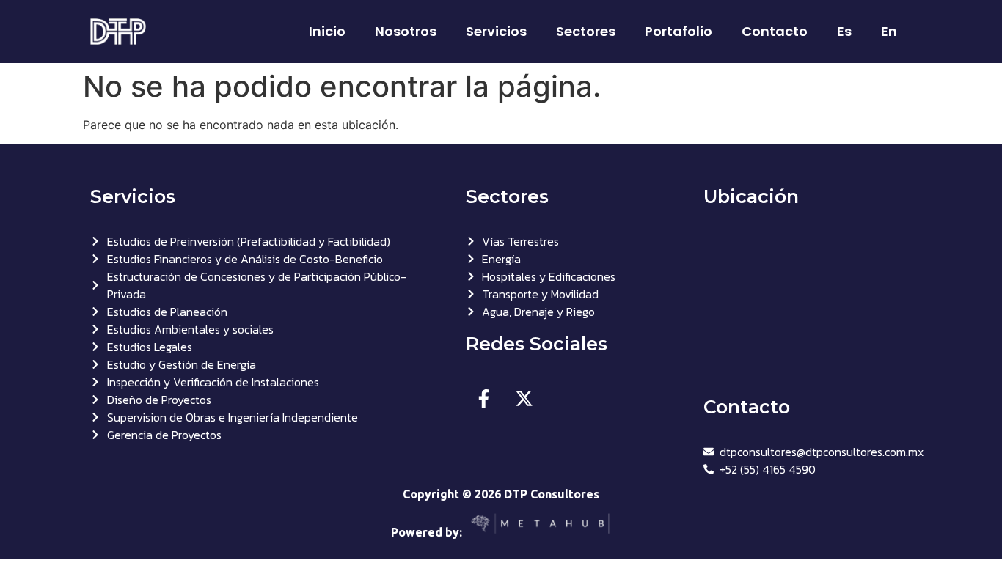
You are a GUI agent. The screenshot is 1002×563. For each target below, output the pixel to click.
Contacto (775, 31)
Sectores (585, 31)
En (889, 31)
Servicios (496, 31)
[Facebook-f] (484, 398)
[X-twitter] (524, 398)
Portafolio (678, 31)
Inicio (327, 31)
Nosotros (405, 31)
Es (844, 31)
